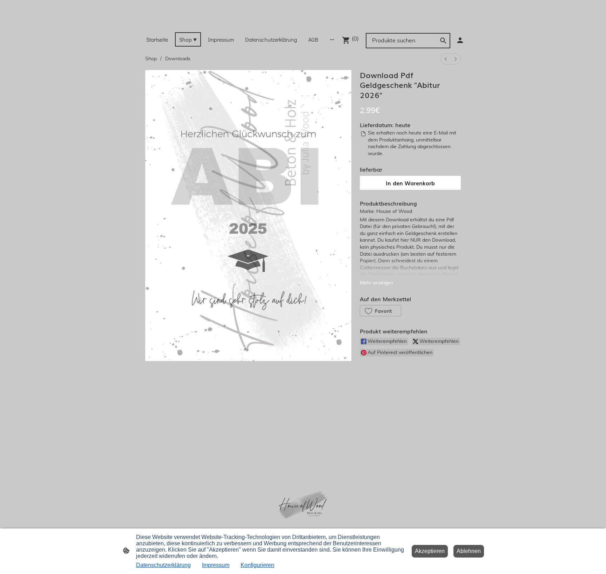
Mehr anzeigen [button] (376, 283)
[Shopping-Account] (460, 40)
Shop (151, 58)
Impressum (215, 565)
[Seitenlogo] (303, 23)
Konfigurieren (257, 565)
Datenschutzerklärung (163, 565)
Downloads (177, 58)
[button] (380, 310)
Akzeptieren (430, 551)
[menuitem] (446, 59)
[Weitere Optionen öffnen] (332, 39)
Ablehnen (469, 551)
